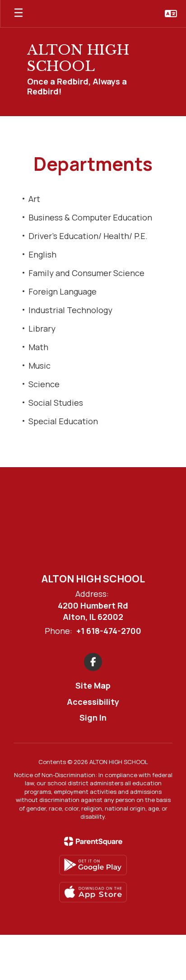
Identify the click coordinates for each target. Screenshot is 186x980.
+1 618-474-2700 (108, 630)
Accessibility (93, 701)
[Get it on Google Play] (93, 865)
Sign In (93, 717)
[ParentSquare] (93, 841)
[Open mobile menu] (18, 13)
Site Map (93, 685)
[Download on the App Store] (93, 892)
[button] (171, 13)
